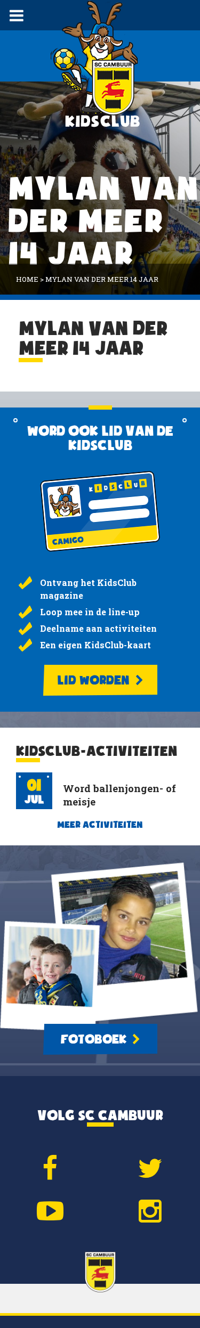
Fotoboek (95, 1039)
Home (27, 279)
